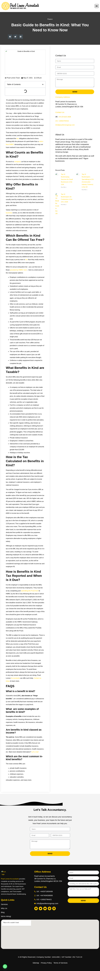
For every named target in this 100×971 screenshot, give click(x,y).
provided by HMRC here (18, 270)
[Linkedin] (54, 908)
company (17, 161)
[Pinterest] (49, 908)
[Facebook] (36, 908)
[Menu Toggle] (97, 6)
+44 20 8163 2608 (64, 117)
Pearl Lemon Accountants (10, 879)
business (9, 213)
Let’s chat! (34, 752)
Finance (50, 19)
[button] (10, 36)
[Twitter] (40, 908)
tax (18, 138)
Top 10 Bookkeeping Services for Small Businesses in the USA (67, 179)
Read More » (64, 187)
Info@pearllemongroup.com (65, 125)
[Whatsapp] (5, 966)
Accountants (15, 678)
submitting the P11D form (29, 591)
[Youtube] (45, 908)
